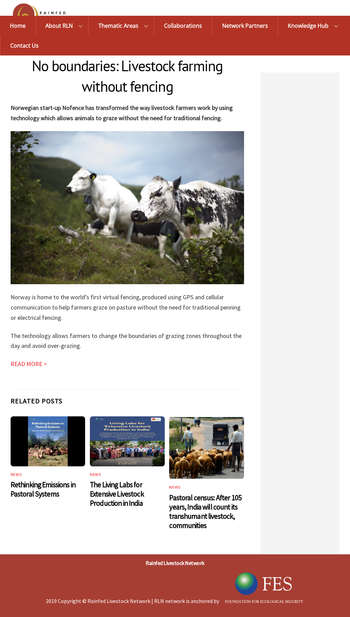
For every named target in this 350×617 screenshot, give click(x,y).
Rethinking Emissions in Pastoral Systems (43, 489)
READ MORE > (29, 364)
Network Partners (245, 25)
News (16, 474)
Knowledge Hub (308, 25)
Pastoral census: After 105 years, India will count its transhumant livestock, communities (205, 511)
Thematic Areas (118, 25)
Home (18, 25)
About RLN (59, 25)
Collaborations (183, 25)
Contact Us (24, 45)
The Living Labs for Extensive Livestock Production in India (117, 494)
